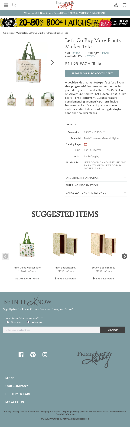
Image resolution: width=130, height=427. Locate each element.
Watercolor (21, 32)
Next (124, 256)
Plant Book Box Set (65, 267)
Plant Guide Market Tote (27, 267)
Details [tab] (71, 124)
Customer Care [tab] (18, 394)
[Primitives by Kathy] (94, 367)
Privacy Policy (11, 411)
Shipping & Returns (50, 411)
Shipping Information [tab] (82, 185)
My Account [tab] (15, 402)
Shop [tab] (9, 378)
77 (85, 144)
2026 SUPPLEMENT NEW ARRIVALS (88, 13)
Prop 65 (66, 411)
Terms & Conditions (29, 411)
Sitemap (75, 411)
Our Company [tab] (16, 386)
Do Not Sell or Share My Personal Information (103, 411)
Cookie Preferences (66, 414)
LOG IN (38, 13)
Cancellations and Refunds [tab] (86, 192)
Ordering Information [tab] (82, 177)
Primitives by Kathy (58, 418)
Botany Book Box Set (103, 267)
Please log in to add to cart (92, 73)
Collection (8, 32)
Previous (5, 256)
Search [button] (14, 5)
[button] (6, 5)
